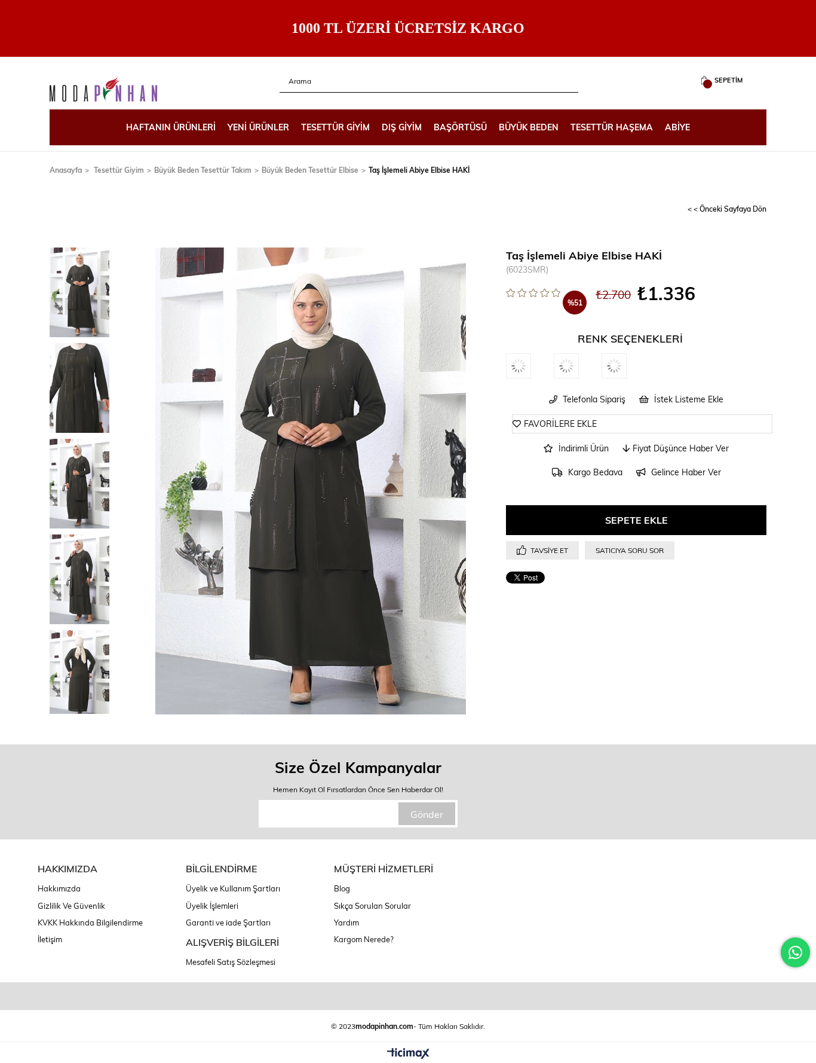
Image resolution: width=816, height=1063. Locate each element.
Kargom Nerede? (364, 939)
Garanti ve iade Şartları (228, 922)
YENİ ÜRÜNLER (258, 127)
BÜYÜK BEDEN (529, 127)
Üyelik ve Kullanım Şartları (233, 888)
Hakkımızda (59, 888)
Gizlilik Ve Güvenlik (71, 905)
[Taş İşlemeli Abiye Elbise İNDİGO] (578, 365)
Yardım (346, 922)
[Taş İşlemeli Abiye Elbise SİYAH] (530, 365)
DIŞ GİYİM (402, 127)
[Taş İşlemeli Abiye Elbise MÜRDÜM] (625, 365)
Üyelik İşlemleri (212, 905)
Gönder (426, 814)
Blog (342, 888)
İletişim (50, 939)
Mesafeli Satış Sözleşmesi (230, 962)
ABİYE (677, 127)
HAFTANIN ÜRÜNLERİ (171, 127)
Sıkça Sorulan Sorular (372, 905)
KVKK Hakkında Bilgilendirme (90, 922)
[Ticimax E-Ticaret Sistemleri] (408, 1054)
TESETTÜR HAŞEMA (611, 127)
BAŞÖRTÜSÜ (460, 127)
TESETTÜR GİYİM (335, 127)
